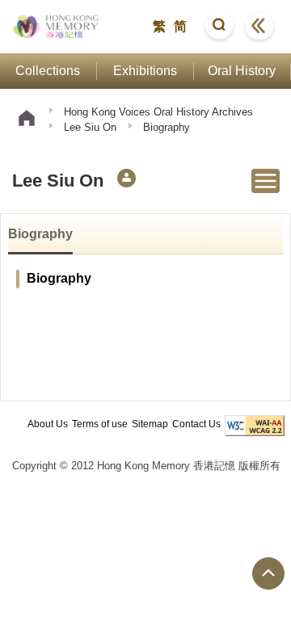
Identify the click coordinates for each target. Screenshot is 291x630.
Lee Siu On (90, 127)
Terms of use (100, 424)
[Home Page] (26, 119)
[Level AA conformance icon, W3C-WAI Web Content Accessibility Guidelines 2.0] (255, 426)
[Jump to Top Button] (268, 573)
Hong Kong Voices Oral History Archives (158, 112)
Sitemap (150, 424)
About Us (47, 424)
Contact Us (196, 424)
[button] (219, 26)
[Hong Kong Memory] (56, 26)
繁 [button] (159, 26)
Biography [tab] (40, 234)
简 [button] (180, 26)
